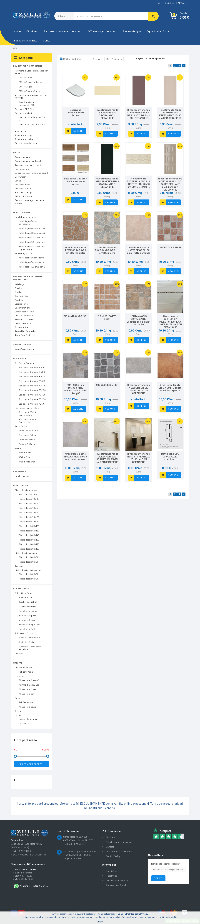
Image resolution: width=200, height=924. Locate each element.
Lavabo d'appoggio (28, 719)
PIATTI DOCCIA (21, 485)
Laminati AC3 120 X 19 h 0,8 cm (32, 125)
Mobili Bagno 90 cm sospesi (32, 233)
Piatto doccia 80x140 (29, 535)
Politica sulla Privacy (137, 913)
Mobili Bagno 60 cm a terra (31, 257)
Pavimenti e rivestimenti (27, 66)
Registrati (170, 3)
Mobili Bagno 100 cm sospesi (32, 237)
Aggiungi (78, 131)
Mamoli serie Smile (27, 629)
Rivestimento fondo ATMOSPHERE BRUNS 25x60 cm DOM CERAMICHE (107, 182)
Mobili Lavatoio (22, 476)
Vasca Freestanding (24, 349)
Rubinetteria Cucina (24, 633)
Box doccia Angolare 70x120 (32, 394)
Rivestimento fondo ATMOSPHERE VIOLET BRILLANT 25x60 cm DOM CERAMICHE (139, 114)
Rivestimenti (21, 131)
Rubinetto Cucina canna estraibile (30, 648)
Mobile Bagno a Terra (25, 253)
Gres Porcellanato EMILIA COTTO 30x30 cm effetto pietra (170, 387)
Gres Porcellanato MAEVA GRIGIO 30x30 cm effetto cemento (75, 456)
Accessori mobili (22, 184)
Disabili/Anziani (22, 723)
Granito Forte (21, 303)
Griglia (66, 58)
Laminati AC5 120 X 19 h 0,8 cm (32, 118)
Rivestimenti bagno (24, 135)
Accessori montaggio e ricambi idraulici (29, 201)
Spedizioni (111, 870)
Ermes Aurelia (21, 327)
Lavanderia (20, 471)
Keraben (19, 300)
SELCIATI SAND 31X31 (75, 316)
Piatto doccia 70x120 (29, 503)
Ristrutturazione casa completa (63, 31)
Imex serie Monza (27, 597)
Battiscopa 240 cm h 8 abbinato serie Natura (75, 181)
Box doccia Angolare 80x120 (32, 399)
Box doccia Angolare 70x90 (32, 372)
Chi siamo (32, 31)
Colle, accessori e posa (26, 143)
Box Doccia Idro (22, 169)
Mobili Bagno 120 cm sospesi (32, 242)
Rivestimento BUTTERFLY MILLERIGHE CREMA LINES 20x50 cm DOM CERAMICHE (170, 322)
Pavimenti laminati (23, 113)
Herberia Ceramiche (24, 319)
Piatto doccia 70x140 (29, 508)
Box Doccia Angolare (24, 363)
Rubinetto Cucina (27, 642)
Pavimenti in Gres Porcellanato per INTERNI (31, 72)
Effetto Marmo (25, 77)
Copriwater (20, 176)
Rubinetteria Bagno (24, 192)
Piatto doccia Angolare (26, 490)
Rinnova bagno (132, 31)
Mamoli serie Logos (28, 611)
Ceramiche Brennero (24, 311)
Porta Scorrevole (27, 439)
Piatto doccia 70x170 (29, 517)
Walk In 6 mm (25, 452)
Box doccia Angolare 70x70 (32, 367)
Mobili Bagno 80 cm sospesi (32, 228)
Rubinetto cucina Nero (29, 637)
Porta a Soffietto (27, 444)
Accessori (19, 566)
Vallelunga (19, 284)
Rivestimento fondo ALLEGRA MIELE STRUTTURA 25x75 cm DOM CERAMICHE (107, 457)
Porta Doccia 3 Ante (28, 430)
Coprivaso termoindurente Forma (75, 112)
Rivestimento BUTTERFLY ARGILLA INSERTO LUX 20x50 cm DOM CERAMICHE (138, 182)
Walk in (18, 448)
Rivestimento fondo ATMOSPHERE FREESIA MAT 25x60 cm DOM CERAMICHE (170, 114)
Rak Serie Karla (26, 702)
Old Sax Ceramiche (24, 315)
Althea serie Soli (26, 693)
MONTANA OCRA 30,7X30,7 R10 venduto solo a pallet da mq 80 (138, 320)
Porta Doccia (21, 426)
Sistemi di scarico (23, 196)
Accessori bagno (23, 188)
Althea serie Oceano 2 (29, 680)
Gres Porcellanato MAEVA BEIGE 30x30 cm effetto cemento (138, 250)
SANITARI (18, 662)
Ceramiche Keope (23, 323)
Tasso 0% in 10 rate (25, 40)
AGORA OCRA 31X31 (170, 247)
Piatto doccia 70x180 (29, 521)
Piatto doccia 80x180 (29, 548)
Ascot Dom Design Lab (25, 335)
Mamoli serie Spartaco (29, 624)
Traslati (18, 711)
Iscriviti (158, 878)
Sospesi (18, 698)
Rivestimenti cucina (24, 139)
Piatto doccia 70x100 (29, 499)
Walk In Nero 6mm (27, 461)
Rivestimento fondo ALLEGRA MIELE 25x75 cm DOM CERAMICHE (107, 114)
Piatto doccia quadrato (26, 553)
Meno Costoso (113, 59)
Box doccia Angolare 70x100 (32, 385)
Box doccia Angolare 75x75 (32, 403)
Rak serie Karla (26, 671)
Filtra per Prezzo (31, 764)
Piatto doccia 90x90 (28, 561)
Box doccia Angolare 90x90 (32, 381)
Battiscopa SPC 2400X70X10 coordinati (170, 456)
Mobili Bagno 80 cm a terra (31, 262)
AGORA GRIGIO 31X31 (107, 384)
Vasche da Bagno (22, 344)
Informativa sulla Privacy (119, 851)
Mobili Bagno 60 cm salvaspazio (28, 222)
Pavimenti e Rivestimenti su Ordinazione (29, 278)
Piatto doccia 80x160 (29, 539)
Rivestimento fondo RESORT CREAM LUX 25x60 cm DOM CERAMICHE (138, 457)
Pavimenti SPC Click (24, 109)
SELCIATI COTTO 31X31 (107, 317)
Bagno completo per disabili (28, 161)
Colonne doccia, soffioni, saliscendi (31, 172)
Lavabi (18, 180)
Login (158, 3)
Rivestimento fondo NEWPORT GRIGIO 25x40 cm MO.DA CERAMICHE (138, 389)
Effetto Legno (25, 86)
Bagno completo (22, 157)
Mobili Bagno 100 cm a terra (32, 266)
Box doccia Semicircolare (27, 408)
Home (17, 31)
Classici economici (23, 667)
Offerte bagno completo (102, 31)
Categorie (63, 16)
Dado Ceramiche (22, 307)
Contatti (48, 40)
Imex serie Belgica (27, 620)
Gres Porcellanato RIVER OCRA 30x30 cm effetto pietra (75, 250)
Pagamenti (111, 875)
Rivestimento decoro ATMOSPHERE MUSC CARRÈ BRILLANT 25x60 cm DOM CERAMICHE (170, 184)
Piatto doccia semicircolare (28, 570)
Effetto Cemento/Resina (30, 82)
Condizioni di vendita (117, 880)
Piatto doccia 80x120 (29, 530)
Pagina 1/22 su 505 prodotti (150, 58)
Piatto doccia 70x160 (29, 512)
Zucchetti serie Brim (28, 601)
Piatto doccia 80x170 (29, 544)
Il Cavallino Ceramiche (25, 331)
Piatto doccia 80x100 (29, 526)
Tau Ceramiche (22, 296)
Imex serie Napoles (27, 615)
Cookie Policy (113, 856)
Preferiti (184, 3)
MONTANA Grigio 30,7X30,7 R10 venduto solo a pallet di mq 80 (75, 389)
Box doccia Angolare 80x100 (32, 390)
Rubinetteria (21, 588)
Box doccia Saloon (27, 435)
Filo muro (19, 676)
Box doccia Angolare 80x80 (32, 376)
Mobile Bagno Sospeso (25, 217)
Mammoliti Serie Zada (29, 684)
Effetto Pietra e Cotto (29, 91)
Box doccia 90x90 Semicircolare (27, 413)
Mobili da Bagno (22, 212)
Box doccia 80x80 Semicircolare (27, 420)
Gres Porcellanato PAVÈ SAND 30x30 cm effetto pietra (107, 250)
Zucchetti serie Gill (27, 606)
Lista (78, 58)
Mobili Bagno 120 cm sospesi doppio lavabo (32, 247)
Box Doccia (19, 358)
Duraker (18, 292)
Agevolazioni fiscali (158, 31)
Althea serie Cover (27, 689)
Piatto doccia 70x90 (28, 494)
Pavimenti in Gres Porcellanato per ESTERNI (31, 96)
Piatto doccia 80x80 (28, 557)
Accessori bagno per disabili (28, 165)
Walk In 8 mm (25, 457)
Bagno (16, 152)
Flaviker (18, 288)
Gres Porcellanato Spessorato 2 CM (27, 103)
